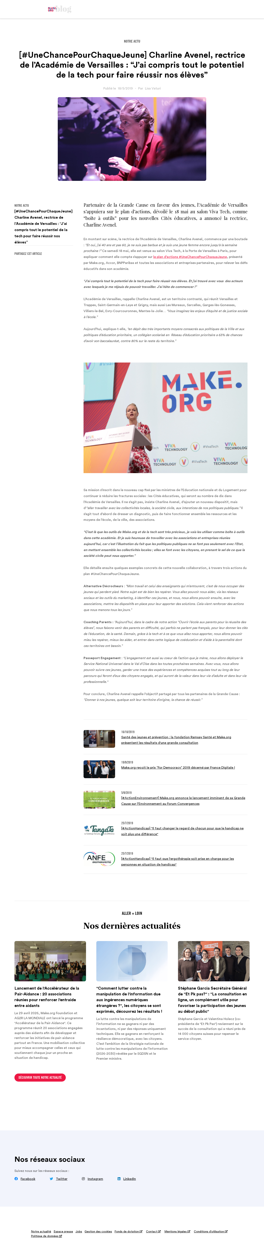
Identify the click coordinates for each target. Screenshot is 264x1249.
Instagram (95, 1179)
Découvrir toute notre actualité (40, 1078)
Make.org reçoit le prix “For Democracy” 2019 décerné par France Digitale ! (178, 767)
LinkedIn (129, 1179)
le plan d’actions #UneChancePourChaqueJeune (190, 257)
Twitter (61, 1179)
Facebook (28, 1179)
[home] (59, 9)
